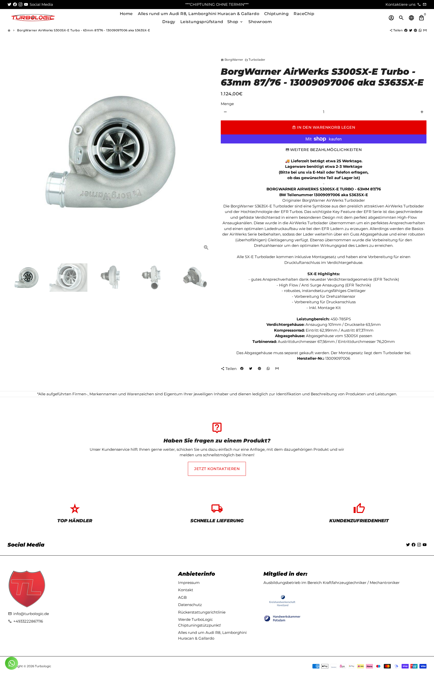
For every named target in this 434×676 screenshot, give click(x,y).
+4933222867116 (25, 621)
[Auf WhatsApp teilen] (420, 30)
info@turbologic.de (28, 613)
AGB (182, 597)
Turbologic (43, 666)
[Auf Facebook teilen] (405, 30)
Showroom (260, 21)
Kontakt (185, 589)
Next (206, 152)
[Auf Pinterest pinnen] (415, 30)
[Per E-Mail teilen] (424, 30)
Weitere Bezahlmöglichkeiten (326, 149)
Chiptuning (276, 13)
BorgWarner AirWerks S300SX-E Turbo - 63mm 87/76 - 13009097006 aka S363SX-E (83, 30)
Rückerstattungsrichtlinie (202, 612)
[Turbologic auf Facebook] (15, 4)
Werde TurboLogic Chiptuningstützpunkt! (199, 622)
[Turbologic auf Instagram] (20, 4)
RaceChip (304, 13)
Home (126, 13)
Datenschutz (190, 604)
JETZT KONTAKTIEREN (217, 468)
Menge (227, 103)
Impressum (189, 582)
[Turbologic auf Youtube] (26, 4)
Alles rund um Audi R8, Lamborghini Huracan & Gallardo (198, 13)
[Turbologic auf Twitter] (9, 4)
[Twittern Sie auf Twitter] (410, 30)
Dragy (168, 21)
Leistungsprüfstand (201, 21)
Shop (235, 21)
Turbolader (255, 59)
